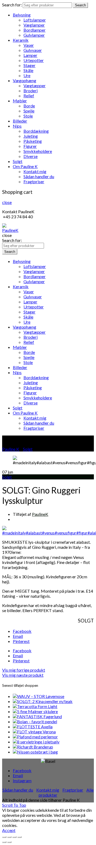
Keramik (21, 40)
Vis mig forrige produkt (23, 669)
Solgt (17, 161)
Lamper (30, 55)
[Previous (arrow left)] (4, 842)
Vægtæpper (34, 85)
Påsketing (32, 141)
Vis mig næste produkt (22, 674)
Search (80, 5)
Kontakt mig (34, 171)
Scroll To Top (14, 805)
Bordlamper (34, 29)
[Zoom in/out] (19, 837)
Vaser (28, 45)
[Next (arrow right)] (9, 842)
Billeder (20, 120)
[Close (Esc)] (4, 837)
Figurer (30, 146)
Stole (28, 115)
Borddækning (36, 130)
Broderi (30, 90)
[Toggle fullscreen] (14, 837)
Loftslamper (34, 19)
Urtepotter (33, 60)
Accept (8, 830)
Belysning (22, 14)
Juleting (30, 136)
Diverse (30, 156)
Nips (17, 125)
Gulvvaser (32, 50)
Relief (28, 95)
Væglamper (34, 24)
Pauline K (10, 448)
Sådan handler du (38, 176)
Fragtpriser (33, 181)
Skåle (28, 70)
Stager (29, 65)
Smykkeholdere (37, 151)
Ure (26, 75)
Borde (29, 105)
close (7, 202)
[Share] (9, 837)
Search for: (12, 4)
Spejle (28, 110)
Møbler (20, 100)
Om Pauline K (25, 166)
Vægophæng (24, 80)
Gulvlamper (34, 34)
